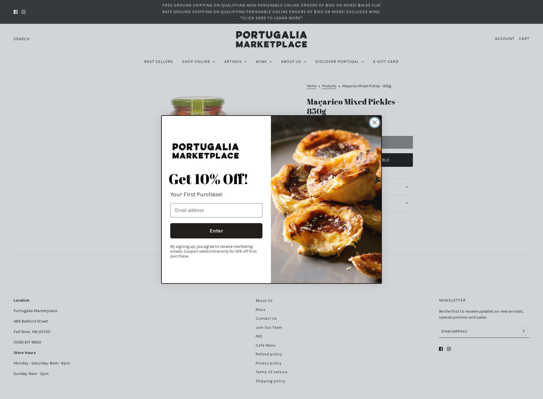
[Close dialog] (375, 122)
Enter (216, 231)
